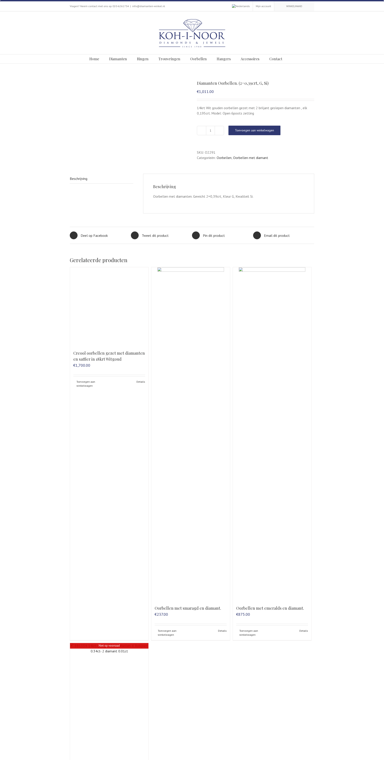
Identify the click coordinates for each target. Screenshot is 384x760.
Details (140, 381)
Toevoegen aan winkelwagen (254, 130)
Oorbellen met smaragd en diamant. (188, 608)
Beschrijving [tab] (78, 178)
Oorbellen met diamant (250, 157)
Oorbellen (224, 157)
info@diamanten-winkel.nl (148, 6)
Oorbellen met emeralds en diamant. (270, 608)
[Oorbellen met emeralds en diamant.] (272, 434)
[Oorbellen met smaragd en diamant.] (190, 434)
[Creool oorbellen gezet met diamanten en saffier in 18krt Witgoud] (109, 306)
